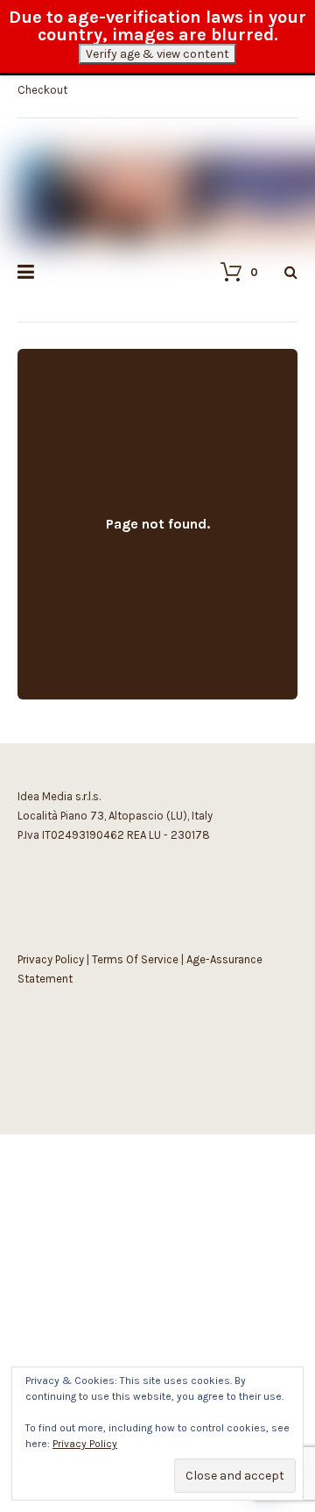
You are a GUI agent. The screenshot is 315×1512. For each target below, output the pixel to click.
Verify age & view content (157, 53)
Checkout (42, 89)
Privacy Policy (51, 959)
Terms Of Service (135, 959)
